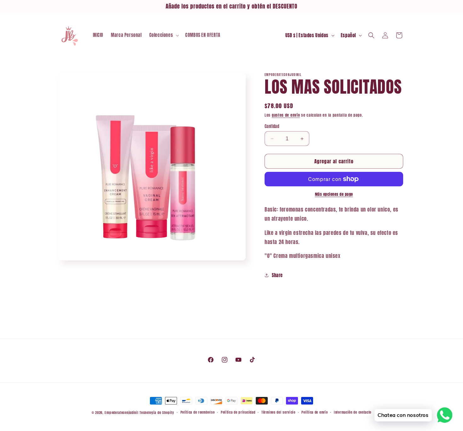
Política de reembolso (197, 412)
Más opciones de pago (334, 194)
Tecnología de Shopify (157, 412)
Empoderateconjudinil (121, 412)
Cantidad (272, 126)
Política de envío (314, 412)
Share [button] (277, 275)
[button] (164, 35)
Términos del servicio (278, 412)
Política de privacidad (238, 412)
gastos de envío (286, 115)
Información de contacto (352, 412)
